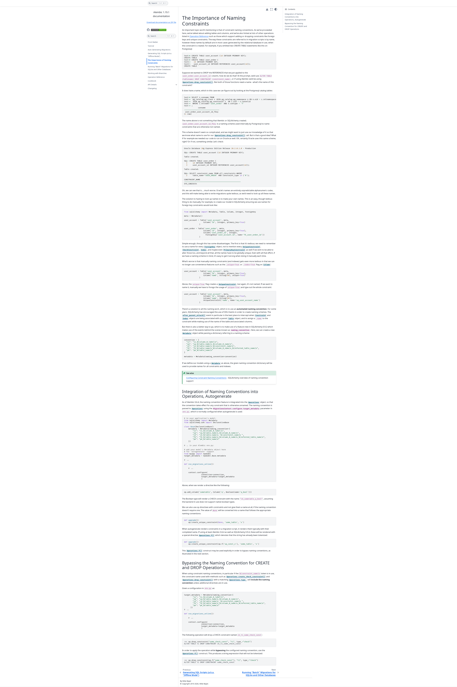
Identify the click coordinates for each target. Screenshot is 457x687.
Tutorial (151, 46)
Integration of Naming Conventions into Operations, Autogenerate (295, 17)
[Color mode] (276, 9)
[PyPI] (158, 30)
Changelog (152, 88)
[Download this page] (267, 9)
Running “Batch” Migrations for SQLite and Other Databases (160, 68)
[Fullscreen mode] (271, 9)
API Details (152, 85)
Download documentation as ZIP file (161, 22)
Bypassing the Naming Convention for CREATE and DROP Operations (296, 26)
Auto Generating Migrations (159, 50)
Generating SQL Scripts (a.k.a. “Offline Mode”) (160, 54)
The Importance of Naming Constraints (159, 61)
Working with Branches (157, 73)
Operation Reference (156, 77)
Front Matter (153, 42)
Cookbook (152, 81)
